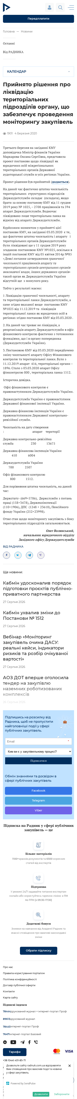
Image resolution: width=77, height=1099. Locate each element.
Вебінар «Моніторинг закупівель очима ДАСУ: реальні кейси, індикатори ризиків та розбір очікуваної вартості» (35, 648)
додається (60, 182)
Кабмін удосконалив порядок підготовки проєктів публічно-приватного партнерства (37, 588)
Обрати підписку (38, 950)
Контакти (9, 991)
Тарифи (15, 1052)
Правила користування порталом (24, 973)
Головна (9, 31)
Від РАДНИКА (13, 52)
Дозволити (41, 1094)
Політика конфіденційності (20, 979)
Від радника (13, 546)
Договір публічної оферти (19, 985)
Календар (16, 71)
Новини (27, 31)
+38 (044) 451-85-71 (14, 1060)
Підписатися (38, 760)
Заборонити (61, 1094)
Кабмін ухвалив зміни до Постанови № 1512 (31, 615)
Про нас (8, 967)
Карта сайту (10, 997)
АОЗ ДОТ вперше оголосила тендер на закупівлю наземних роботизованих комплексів (36, 686)
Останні (9, 43)
